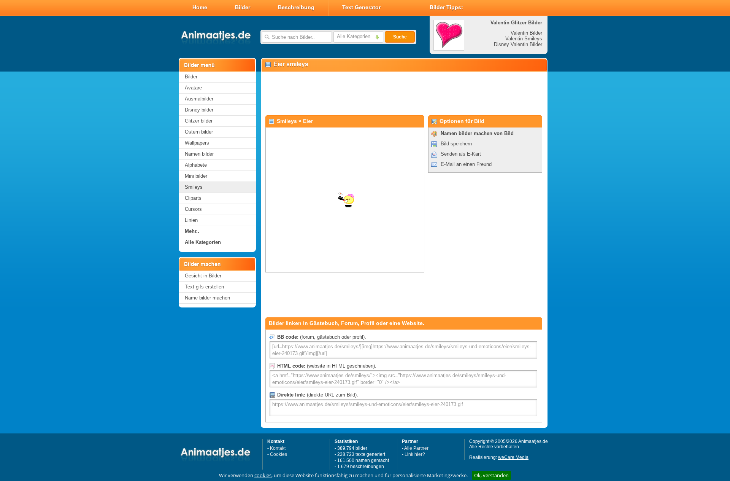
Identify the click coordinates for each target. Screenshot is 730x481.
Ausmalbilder (199, 99)
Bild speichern (456, 144)
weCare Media (513, 457)
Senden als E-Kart (461, 154)
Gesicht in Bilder (203, 276)
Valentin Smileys (523, 38)
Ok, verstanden (491, 475)
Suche (400, 37)
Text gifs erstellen (204, 287)
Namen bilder (199, 154)
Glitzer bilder (199, 121)
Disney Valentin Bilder (518, 44)
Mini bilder (196, 176)
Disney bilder (199, 110)
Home (199, 7)
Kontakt (278, 448)
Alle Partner (416, 448)
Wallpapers (197, 143)
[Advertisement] (403, 93)
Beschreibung (296, 7)
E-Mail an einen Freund (466, 164)
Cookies (278, 454)
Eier (308, 121)
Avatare (193, 88)
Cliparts (193, 198)
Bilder (242, 7)
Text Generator (361, 7)
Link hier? (415, 454)
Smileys (194, 187)
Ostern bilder (199, 132)
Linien (191, 220)
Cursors (193, 209)
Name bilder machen (207, 298)
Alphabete (196, 165)
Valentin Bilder (526, 33)
